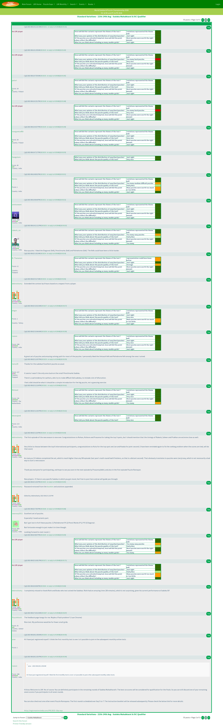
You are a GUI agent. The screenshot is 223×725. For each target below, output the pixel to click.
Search (73, 4)
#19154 (63, 253)
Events (82, 4)
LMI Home (37, 4)
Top (208, 27)
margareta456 (17, 131)
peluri (14, 80)
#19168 (63, 509)
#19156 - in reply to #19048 (50, 279)
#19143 (63, 50)
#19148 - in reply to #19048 (50, 101)
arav (13, 639)
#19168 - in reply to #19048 (50, 509)
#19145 (63, 76)
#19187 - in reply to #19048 (51, 613)
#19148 (63, 101)
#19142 (63, 27)
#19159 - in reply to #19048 (51, 359)
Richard (15, 390)
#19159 (63, 359)
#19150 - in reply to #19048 (50, 152)
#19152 (63, 200)
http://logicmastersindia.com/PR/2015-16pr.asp (43, 710)
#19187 (63, 613)
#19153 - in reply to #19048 (51, 225)
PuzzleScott (17, 617)
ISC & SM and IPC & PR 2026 (111, 13)
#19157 (63, 306)
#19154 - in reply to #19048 (50, 253)
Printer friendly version (22, 723)
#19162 (63, 411)
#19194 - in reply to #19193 (51, 657)
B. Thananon (17, 258)
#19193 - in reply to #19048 (51, 635)
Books (90, 4)
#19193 (63, 635)
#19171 (63, 560)
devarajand (16, 415)
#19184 (63, 586)
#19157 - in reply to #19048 (51, 306)
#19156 (63, 279)
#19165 (63, 482)
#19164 (63, 433)
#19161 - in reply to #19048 (51, 385)
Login (218, 4)
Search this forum (20, 721)
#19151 (63, 174)
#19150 (63, 152)
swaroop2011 (17, 513)
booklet (50, 486)
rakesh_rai (16, 230)
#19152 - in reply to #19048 (50, 200)
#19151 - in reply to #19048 (50, 174)
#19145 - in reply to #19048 (50, 76)
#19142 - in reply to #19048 (51, 27)
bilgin (14, 310)
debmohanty (17, 283)
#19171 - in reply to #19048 (51, 560)
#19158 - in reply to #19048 (51, 331)
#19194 (63, 657)
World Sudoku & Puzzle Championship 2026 (111, 10)
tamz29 (15, 364)
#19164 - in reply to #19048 (50, 433)
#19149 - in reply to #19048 (50, 127)
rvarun (14, 336)
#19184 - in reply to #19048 (50, 586)
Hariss (14, 179)
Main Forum (27, 4)
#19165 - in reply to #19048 (50, 482)
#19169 (63, 535)
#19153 (63, 225)
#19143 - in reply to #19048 (50, 50)
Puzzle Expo (48, 4)
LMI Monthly (62, 4)
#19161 (63, 385)
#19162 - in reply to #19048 (51, 411)
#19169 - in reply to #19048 (50, 535)
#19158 (63, 331)
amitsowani (16, 204)
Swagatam (16, 157)
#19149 (63, 127)
